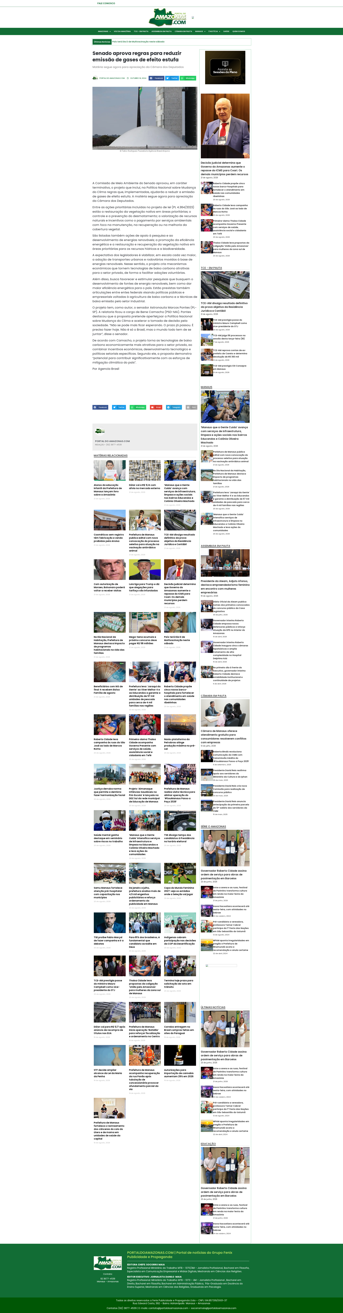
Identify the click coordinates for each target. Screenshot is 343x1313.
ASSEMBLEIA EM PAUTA (162, 31)
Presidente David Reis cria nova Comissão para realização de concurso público (230, 789)
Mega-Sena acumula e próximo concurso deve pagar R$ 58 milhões (143, 640)
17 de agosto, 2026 (221, 342)
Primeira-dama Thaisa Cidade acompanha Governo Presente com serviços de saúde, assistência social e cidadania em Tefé (142, 747)
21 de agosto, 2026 (209, 177)
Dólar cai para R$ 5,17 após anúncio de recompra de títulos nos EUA (109, 1030)
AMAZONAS (103, 31)
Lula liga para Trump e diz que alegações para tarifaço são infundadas (144, 587)
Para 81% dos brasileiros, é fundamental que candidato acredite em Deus (144, 942)
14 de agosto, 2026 (221, 360)
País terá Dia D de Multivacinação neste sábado (177, 640)
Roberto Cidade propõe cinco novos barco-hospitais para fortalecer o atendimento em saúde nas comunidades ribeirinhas (179, 694)
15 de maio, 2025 (220, 814)
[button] (156, 78)
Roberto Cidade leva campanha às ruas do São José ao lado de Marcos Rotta (109, 744)
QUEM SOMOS (238, 31)
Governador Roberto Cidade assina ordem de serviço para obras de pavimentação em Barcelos (224, 874)
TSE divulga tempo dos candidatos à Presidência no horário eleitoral (179, 838)
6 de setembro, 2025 (222, 764)
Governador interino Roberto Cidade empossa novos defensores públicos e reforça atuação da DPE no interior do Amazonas (229, 627)
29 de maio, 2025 (220, 780)
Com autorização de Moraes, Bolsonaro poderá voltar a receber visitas (109, 587)
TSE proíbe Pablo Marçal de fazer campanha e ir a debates (109, 940)
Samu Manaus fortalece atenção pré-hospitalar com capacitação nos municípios (108, 892)
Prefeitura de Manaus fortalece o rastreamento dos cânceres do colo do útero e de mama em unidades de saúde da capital (109, 1130)
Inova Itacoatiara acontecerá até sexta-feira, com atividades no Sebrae (231, 909)
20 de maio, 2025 (220, 795)
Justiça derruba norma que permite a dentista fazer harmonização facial (109, 792)
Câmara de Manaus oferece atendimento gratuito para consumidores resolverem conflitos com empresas (223, 736)
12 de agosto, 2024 (221, 934)
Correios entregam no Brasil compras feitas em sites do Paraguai (179, 1030)
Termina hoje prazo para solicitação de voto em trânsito (178, 984)
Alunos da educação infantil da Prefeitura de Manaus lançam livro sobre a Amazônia (108, 489)
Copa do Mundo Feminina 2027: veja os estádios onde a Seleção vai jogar (179, 891)
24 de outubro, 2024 (222, 916)
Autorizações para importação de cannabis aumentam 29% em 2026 (179, 1073)
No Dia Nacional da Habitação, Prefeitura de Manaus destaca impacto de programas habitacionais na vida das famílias (109, 645)
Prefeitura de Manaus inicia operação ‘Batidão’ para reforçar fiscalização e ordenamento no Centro (144, 1031)
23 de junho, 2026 (209, 881)
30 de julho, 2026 (220, 614)
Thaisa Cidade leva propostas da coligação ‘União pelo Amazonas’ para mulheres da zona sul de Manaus (145, 987)
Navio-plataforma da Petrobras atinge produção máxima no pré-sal (179, 744)
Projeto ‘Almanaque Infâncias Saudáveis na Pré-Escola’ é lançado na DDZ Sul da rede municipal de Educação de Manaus (144, 795)
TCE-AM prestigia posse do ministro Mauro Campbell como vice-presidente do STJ (108, 985)
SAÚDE (226, 31)
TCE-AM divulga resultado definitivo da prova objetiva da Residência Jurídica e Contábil (179, 539)
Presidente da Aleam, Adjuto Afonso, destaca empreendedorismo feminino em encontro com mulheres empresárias (225, 586)
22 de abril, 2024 (220, 953)
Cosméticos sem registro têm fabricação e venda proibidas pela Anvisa (109, 538)
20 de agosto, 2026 (221, 199)
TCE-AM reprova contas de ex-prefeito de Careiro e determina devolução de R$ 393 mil (230, 353)
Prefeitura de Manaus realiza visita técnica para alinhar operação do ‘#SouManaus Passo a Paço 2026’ (179, 795)
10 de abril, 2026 (220, 636)
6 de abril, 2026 (219, 683)
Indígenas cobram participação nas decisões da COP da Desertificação (180, 940)
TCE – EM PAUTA (141, 31)
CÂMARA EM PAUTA (183, 31)
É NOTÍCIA (213, 31)
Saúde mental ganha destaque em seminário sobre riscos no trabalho (108, 838)
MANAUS (199, 31)
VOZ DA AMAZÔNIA (122, 31)
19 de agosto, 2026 (209, 596)
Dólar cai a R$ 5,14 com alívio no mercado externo (144, 486)
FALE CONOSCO (106, 3)
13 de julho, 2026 (208, 745)
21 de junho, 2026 (220, 900)
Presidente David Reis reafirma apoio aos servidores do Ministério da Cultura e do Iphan (230, 773)
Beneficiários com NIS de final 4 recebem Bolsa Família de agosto (108, 689)
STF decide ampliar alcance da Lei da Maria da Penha (108, 1073)
